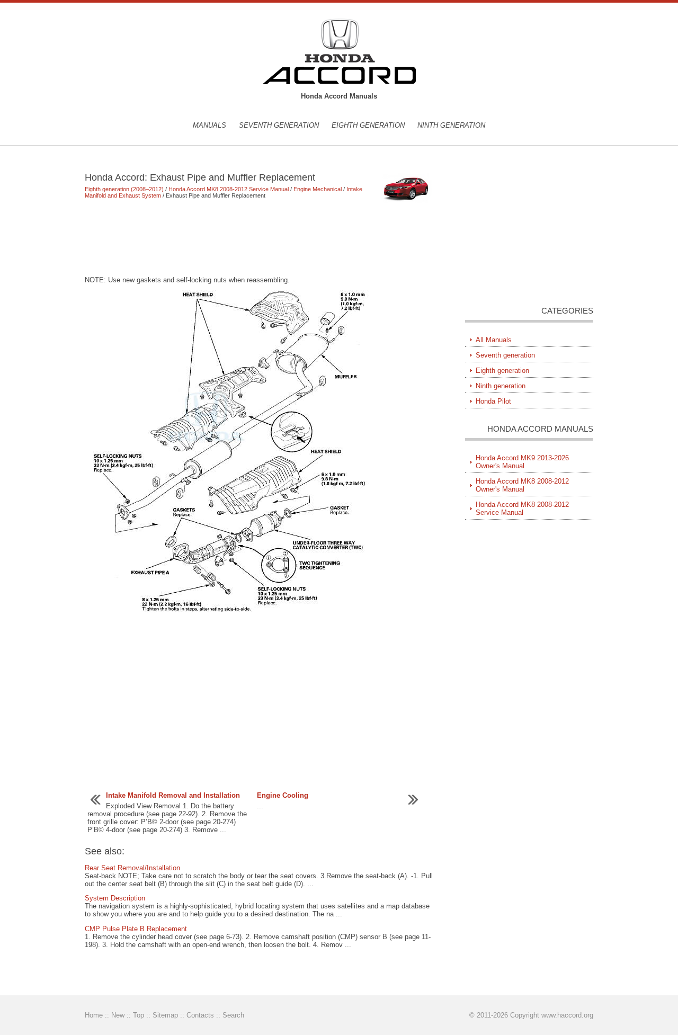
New (117, 1015)
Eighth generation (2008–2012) (124, 189)
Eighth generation (368, 125)
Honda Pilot (493, 401)
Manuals (209, 125)
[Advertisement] (259, 237)
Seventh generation (279, 125)
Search (233, 1015)
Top (138, 1015)
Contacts (200, 1015)
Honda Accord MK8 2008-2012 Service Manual (228, 189)
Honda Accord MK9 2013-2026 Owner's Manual (522, 462)
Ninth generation (451, 125)
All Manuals (494, 340)
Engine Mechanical (317, 189)
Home (94, 1015)
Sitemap (165, 1015)
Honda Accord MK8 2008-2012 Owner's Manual (522, 485)
